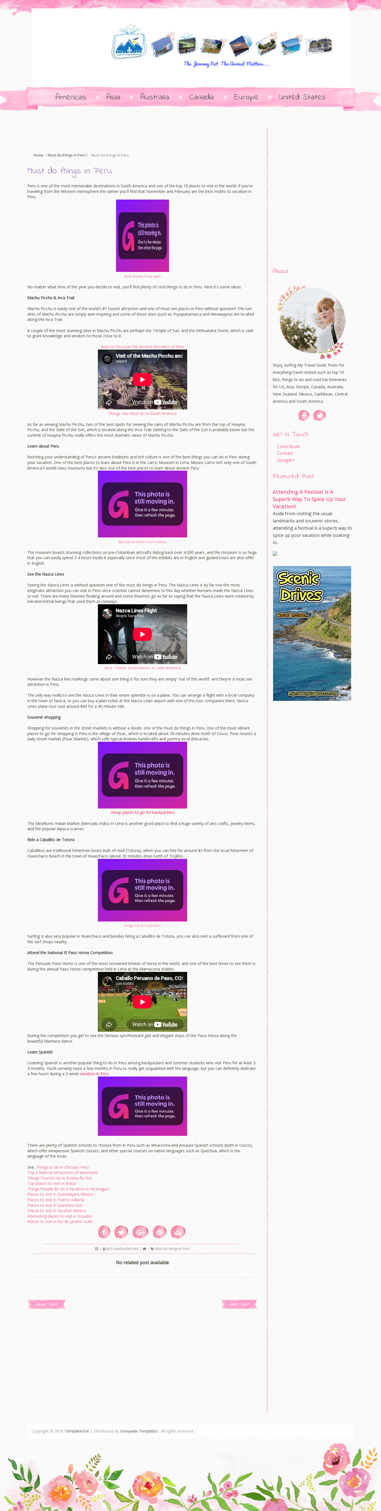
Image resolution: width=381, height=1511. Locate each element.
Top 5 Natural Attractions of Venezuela (62, 1172)
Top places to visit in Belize (51, 1183)
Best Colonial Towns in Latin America (142, 542)
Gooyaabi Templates (139, 1431)
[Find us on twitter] (320, 415)
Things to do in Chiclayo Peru (62, 1167)
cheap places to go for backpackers (142, 812)
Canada (201, 97)
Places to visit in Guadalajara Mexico (60, 1194)
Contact (285, 453)
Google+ (286, 460)
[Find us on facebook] (304, 415)
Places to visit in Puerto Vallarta (55, 1199)
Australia (154, 97)
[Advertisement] (128, 135)
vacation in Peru (94, 1073)
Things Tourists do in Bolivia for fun (59, 1178)
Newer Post (46, 1304)
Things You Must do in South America (142, 413)
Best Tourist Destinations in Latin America (142, 667)
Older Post (239, 1304)
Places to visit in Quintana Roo (55, 1205)
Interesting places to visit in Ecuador (59, 1216)
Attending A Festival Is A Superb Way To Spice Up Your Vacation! (309, 499)
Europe (246, 97)
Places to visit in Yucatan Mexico (56, 1210)
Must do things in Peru (67, 155)
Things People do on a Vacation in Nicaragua (67, 1188)
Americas (71, 97)
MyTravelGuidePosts (122, 1248)
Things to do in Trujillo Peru (142, 926)
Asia (113, 97)
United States (302, 97)
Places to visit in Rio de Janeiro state (60, 1221)
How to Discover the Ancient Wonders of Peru (142, 346)
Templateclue (76, 1431)
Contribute (288, 446)
